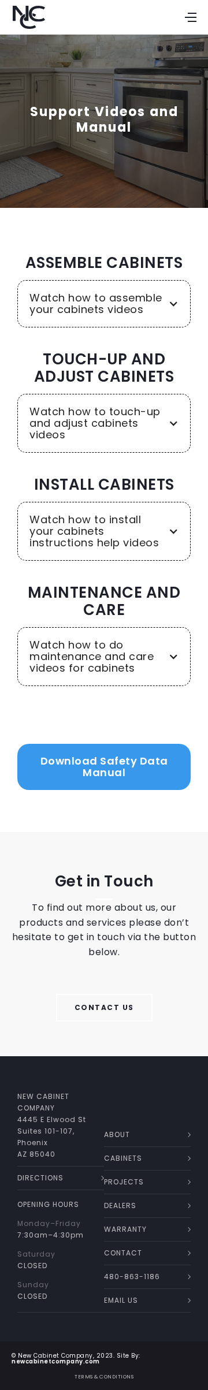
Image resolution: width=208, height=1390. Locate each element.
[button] (104, 303)
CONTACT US (104, 1007)
